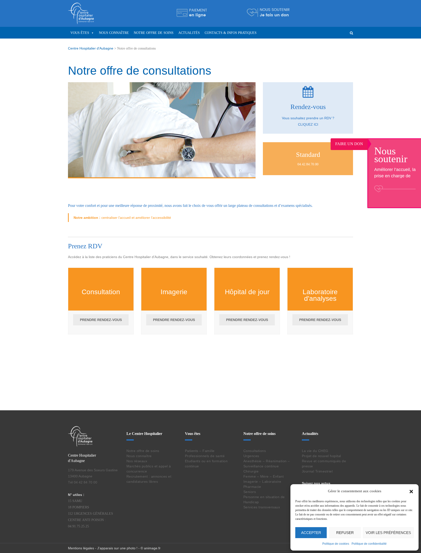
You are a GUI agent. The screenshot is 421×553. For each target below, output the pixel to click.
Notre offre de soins (153, 33)
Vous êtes (79, 33)
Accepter (311, 533)
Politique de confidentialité (369, 543)
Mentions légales (81, 548)
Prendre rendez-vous (101, 320)
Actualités (189, 33)
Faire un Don (403, 144)
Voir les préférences (388, 533)
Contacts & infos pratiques (231, 33)
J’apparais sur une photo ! (117, 548)
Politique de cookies (335, 543)
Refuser (345, 533)
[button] (411, 491)
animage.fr (152, 548)
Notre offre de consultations (139, 70)
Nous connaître (114, 33)
